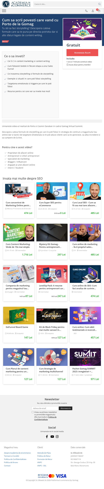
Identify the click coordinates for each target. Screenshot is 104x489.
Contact (7, 465)
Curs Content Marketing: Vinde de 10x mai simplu (18, 245)
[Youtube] (52, 436)
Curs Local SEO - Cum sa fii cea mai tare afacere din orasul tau (84, 204)
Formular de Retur (44, 459)
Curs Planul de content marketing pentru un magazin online (17, 370)
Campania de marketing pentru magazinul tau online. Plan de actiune (18, 287)
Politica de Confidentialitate (45, 418)
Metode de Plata (44, 453)
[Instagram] (57, 436)
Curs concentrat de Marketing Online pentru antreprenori (18, 204)
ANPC (39, 462)
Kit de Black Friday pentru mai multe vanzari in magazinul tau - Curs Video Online (51, 328)
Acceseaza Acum (82, 52)
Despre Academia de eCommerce (17, 453)
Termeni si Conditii (11, 456)
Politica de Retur (44, 456)
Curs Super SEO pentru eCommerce (50, 204)
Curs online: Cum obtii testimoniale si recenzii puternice (83, 328)
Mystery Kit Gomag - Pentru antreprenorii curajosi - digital (49, 245)
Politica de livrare (11, 462)
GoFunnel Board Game (17, 327)
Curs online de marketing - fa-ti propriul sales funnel (84, 245)
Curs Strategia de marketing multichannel (51, 370)
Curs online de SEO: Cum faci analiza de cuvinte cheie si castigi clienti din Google (84, 287)
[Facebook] (47, 436)
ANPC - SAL (41, 465)
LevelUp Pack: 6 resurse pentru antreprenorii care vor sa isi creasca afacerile (51, 287)
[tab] (52, 121)
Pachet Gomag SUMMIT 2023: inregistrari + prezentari (83, 370)
